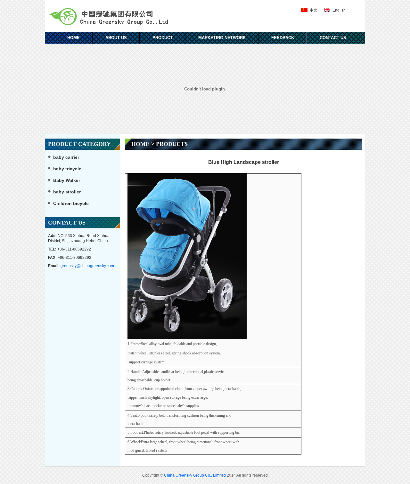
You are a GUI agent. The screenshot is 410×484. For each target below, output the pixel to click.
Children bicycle (71, 203)
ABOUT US (116, 37)
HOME (73, 37)
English (339, 10)
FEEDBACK (282, 37)
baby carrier (66, 157)
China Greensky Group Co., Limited (195, 475)
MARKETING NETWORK (222, 37)
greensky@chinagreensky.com (87, 266)
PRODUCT (162, 37)
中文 (313, 10)
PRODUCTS (172, 144)
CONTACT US (333, 37)
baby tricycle (67, 168)
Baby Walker (66, 180)
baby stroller (67, 191)
